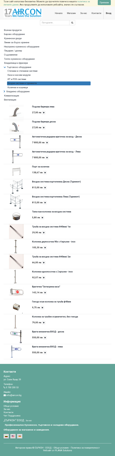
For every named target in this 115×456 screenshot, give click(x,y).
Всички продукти (13, 30)
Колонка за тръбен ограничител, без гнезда (55, 316)
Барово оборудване (14, 34)
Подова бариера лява (43, 106)
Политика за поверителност (85, 447)
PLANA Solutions (63, 450)
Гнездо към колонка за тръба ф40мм (51, 301)
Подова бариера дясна (44, 121)
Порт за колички (40, 166)
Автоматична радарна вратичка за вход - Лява (56, 151)
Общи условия (61, 447)
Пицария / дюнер (13, 50)
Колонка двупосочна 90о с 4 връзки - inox (53, 241)
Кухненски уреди (13, 38)
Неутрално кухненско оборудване (21, 46)
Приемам (104, 2)
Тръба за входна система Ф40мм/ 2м (51, 256)
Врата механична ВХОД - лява (47, 346)
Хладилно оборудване (18, 91)
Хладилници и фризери (16, 63)
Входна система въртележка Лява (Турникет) (56, 196)
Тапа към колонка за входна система (51, 211)
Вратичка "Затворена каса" (46, 286)
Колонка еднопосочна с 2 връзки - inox (52, 271)
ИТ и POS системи (16, 79)
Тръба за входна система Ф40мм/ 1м (51, 226)
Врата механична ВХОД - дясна (48, 331)
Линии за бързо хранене (16, 42)
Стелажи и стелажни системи (22, 71)
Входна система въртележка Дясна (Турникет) (56, 181)
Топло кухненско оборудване (19, 59)
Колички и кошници (17, 87)
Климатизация (11, 95)
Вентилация (10, 99)
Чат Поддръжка (12, 415)
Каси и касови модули (19, 75)
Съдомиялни (10, 54)
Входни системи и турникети (22, 83)
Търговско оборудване (19, 67)
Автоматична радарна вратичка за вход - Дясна (57, 136)
